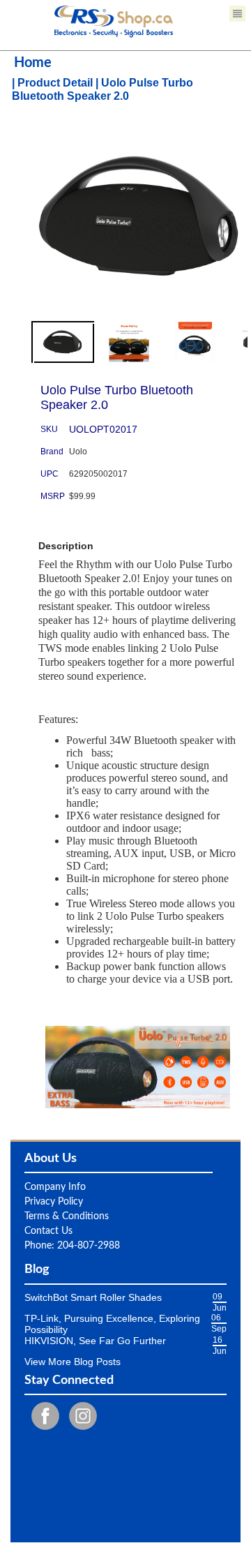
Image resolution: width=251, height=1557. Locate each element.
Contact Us (48, 1231)
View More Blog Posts (72, 1361)
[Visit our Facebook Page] (41, 1415)
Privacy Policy (53, 1202)
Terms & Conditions (66, 1216)
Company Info (55, 1187)
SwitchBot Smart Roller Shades (93, 1297)
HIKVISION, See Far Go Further (95, 1340)
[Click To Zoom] (139, 237)
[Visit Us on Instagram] (79, 1415)
